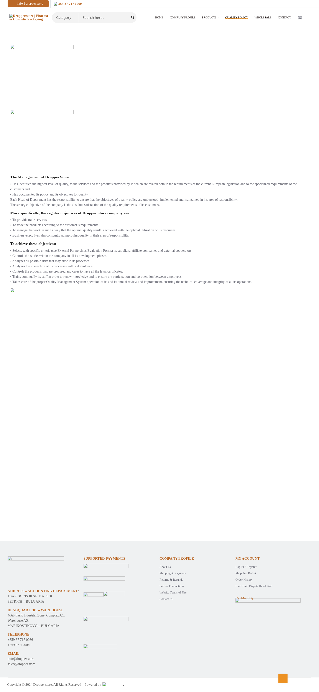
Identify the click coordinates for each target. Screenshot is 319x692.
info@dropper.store (29, 3)
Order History (244, 579)
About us (165, 567)
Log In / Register (246, 567)
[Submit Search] (132, 17)
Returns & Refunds (171, 579)
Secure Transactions (172, 586)
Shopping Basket (245, 573)
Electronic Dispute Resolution (253, 586)
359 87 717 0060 (70, 4)
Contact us (166, 599)
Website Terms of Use (173, 592)
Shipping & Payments (173, 573)
